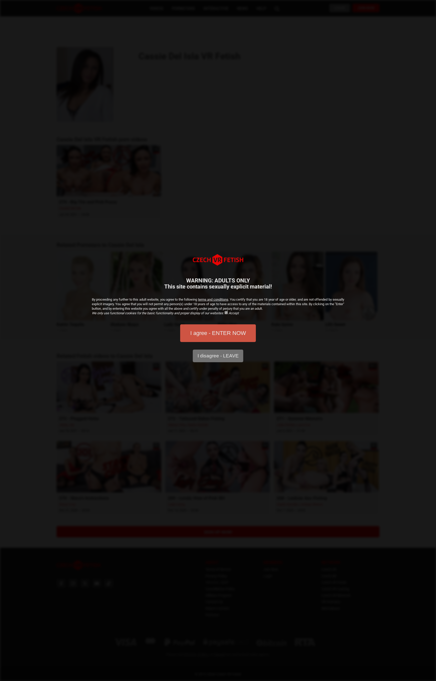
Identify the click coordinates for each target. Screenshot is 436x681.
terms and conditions (213, 299)
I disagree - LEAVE (218, 355)
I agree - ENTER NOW (218, 333)
